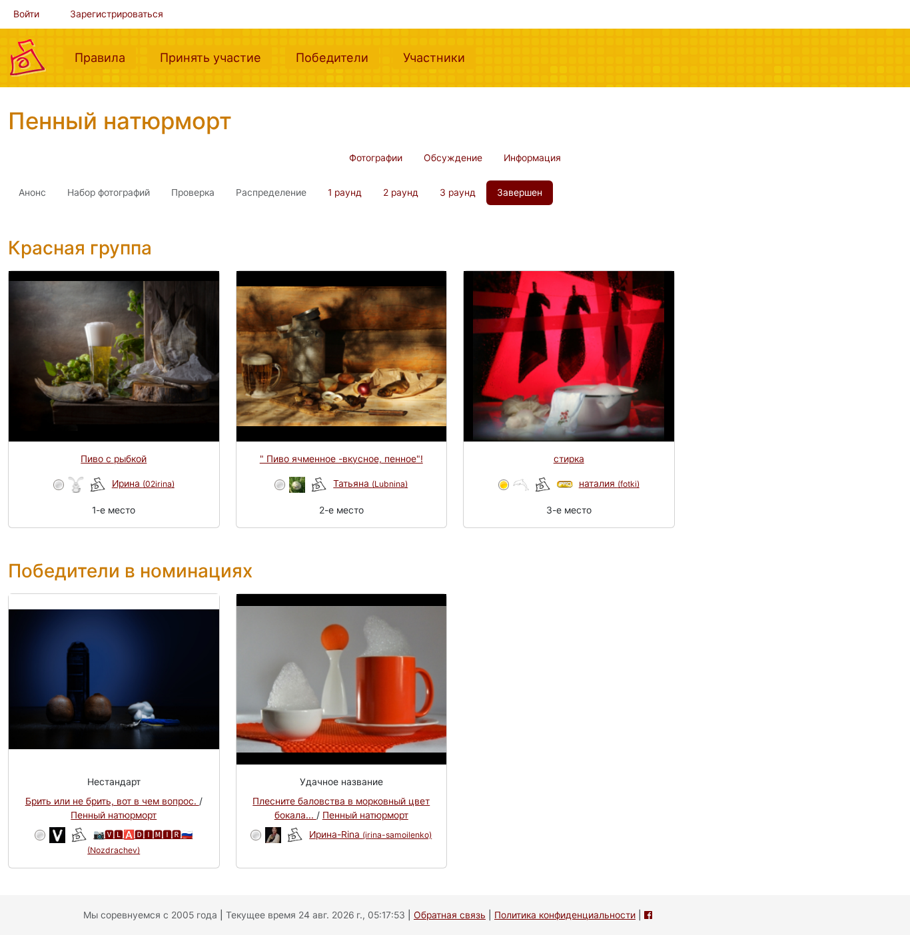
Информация (532, 158)
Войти (26, 14)
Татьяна (370, 483)
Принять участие (216, 57)
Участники (439, 57)
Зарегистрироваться (116, 14)
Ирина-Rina (370, 834)
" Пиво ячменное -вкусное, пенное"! (341, 459)
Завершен (519, 192)
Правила (105, 57)
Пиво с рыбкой (114, 459)
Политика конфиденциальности (565, 915)
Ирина (143, 483)
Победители (337, 57)
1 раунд (345, 192)
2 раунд (400, 192)
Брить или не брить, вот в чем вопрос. (112, 801)
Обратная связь (450, 915)
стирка (569, 459)
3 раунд (458, 192)
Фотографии (375, 158)
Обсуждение (453, 158)
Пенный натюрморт (114, 815)
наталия (609, 483)
